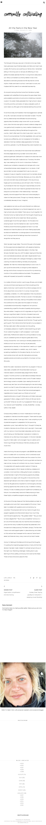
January (21, 793)
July (20, 777)
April (21, 787)
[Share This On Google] (40, 578)
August (21, 774)
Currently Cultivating (23, 821)
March (20, 790)
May (20, 784)
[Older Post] (39, 586)
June (21, 780)
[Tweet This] (34, 578)
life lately (8, 578)
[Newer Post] (7, 586)
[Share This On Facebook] (31, 578)
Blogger (27, 819)
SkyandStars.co (23, 822)
